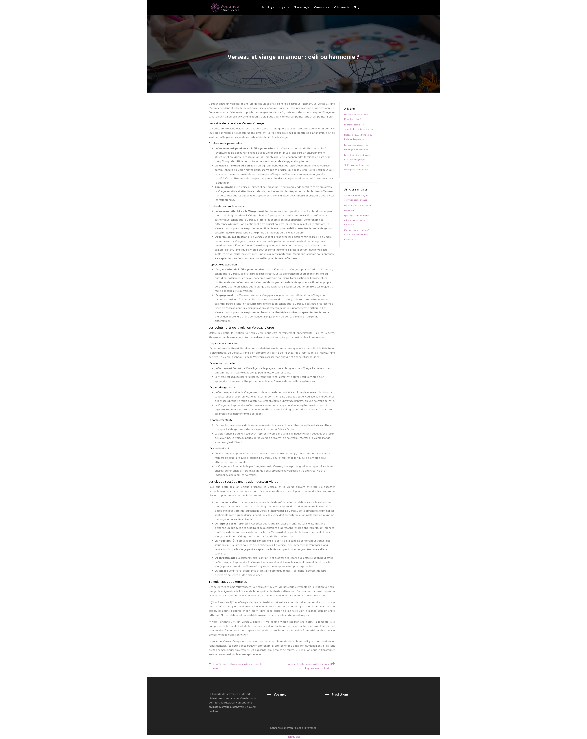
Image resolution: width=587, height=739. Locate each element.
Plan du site (293, 737)
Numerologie (302, 7)
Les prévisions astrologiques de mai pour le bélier (236, 666)
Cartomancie (322, 7)
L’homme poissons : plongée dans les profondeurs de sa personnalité (357, 234)
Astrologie (267, 7)
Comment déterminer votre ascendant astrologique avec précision (309, 666)
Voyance (284, 7)
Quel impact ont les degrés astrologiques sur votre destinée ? (356, 220)
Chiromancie (341, 7)
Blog (356, 7)
